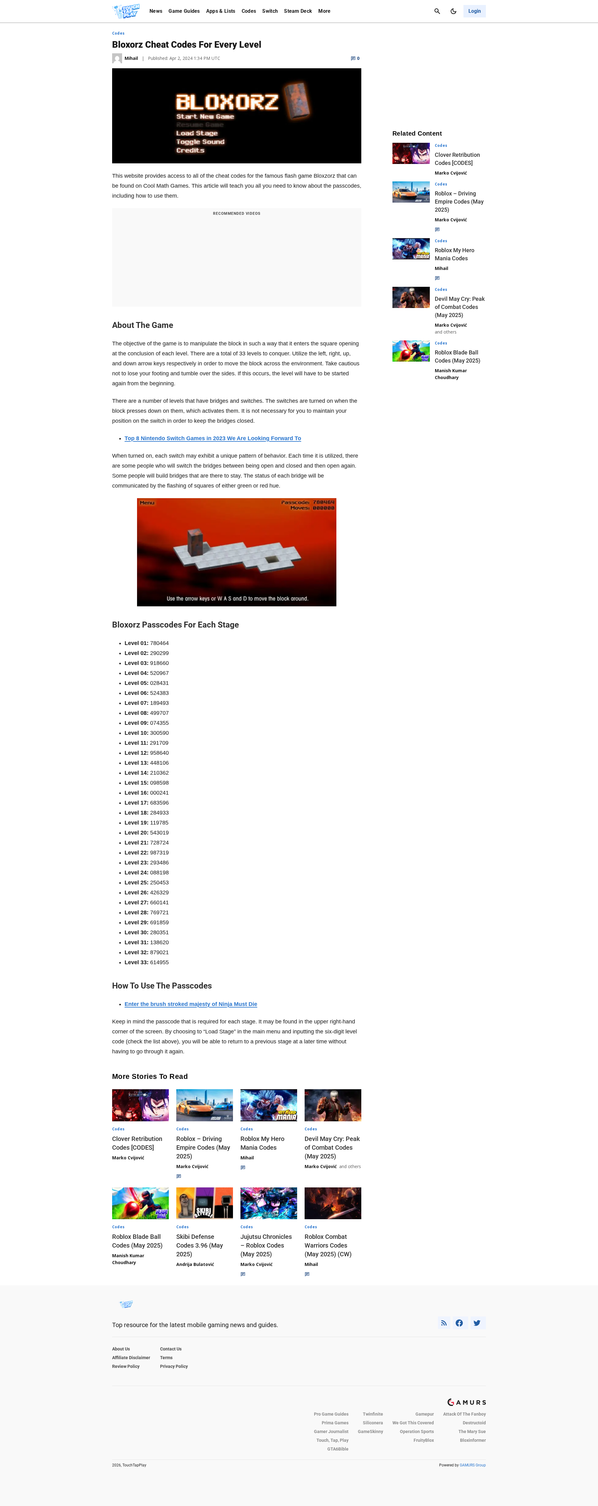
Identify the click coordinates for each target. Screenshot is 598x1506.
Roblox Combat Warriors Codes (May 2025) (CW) (328, 1245)
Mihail (247, 1158)
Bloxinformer (473, 1440)
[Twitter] (478, 1322)
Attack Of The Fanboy (464, 1414)
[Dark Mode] (453, 11)
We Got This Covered (413, 1422)
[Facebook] (460, 1322)
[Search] (437, 11)
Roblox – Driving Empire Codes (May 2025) (203, 1147)
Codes (249, 11)
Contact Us (171, 1348)
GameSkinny (370, 1431)
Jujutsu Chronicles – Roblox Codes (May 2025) (266, 1245)
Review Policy (126, 1366)
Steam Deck (298, 11)
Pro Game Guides (331, 1414)
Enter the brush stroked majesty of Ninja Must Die (191, 1004)
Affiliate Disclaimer (131, 1357)
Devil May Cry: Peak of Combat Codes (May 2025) (332, 1147)
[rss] (444, 1322)
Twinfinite (373, 1414)
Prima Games (335, 1422)
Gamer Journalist (331, 1431)
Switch (270, 11)
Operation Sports (417, 1431)
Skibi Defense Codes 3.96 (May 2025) (199, 1245)
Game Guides (184, 11)
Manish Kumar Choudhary (128, 1259)
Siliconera (373, 1422)
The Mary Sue (472, 1431)
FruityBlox (424, 1440)
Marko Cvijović (128, 1158)
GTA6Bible (338, 1448)
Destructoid (474, 1422)
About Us (121, 1348)
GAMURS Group (473, 1465)
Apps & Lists (220, 11)
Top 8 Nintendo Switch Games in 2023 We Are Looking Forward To (213, 438)
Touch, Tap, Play (332, 1440)
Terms (166, 1357)
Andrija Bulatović (195, 1264)
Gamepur (424, 1414)
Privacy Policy (174, 1366)
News (156, 11)
